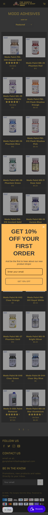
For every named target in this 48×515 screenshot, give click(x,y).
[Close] (44, 227)
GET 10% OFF (24, 281)
